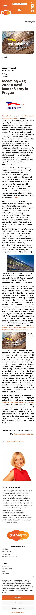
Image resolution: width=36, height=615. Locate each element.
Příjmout (18, 598)
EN (20, 10)
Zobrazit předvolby (18, 608)
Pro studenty (6, 554)
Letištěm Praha (28, 116)
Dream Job (5, 566)
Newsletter (5, 574)
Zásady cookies (15, 612)
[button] (33, 576)
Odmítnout (18, 603)
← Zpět (4, 57)
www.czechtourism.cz (15, 441)
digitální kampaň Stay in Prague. (18, 402)
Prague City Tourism (11, 118)
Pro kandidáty (6, 551)
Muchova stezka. (21, 330)
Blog (3, 571)
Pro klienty (5, 549)
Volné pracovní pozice (9, 556)
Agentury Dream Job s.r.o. (24, 434)
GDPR (22, 612)
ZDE (16, 198)
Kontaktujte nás (7, 569)
